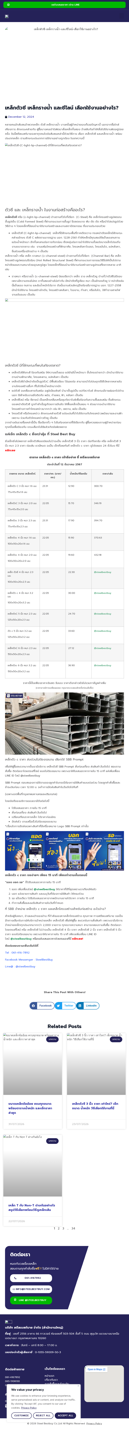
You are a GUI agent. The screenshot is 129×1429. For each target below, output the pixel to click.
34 (73, 1228)
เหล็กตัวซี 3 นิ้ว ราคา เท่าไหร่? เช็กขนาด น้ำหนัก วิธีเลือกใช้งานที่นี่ (95, 1106)
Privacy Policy (29, 1407)
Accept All (65, 1415)
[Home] (6, 16)
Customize (21, 1415)
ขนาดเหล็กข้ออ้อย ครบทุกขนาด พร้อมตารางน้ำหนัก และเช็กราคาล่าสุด (30, 1108)
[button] (121, 16)
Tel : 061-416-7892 (17, 953)
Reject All (43, 1415)
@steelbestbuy (102, 572)
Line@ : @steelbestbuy (20, 967)
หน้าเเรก (49, 1376)
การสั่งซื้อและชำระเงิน (57, 1384)
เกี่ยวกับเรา (51, 1380)
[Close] (78, 1386)
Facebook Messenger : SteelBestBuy (29, 960)
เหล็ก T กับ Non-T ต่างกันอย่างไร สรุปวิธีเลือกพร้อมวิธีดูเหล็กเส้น (31, 1207)
